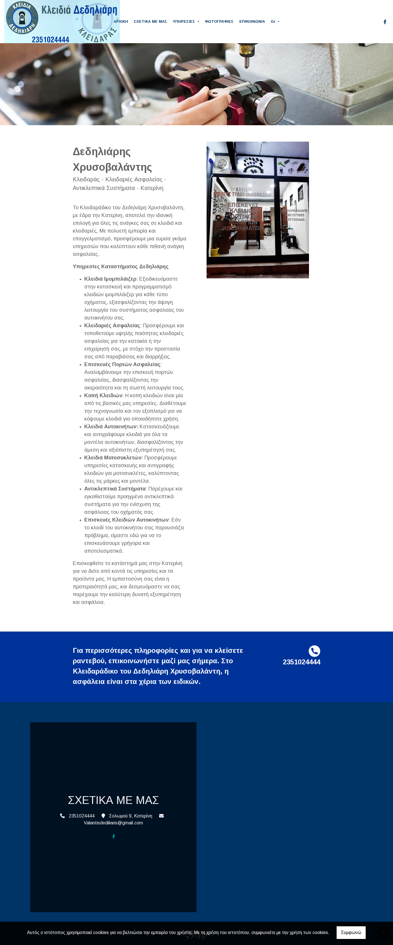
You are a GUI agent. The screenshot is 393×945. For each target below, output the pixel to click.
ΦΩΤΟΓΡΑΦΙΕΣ (219, 21)
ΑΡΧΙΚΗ (121, 21)
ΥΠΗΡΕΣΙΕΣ (184, 21)
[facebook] (385, 22)
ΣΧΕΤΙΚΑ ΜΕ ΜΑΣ (150, 21)
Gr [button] (274, 21)
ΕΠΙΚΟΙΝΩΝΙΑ (252, 21)
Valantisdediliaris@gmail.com (113, 822)
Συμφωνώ (351, 932)
